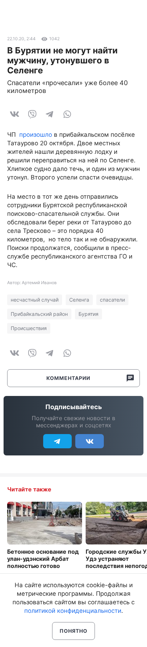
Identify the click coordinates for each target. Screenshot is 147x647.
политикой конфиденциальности (72, 610)
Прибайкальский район (39, 314)
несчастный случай (35, 300)
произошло (35, 134)
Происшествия (29, 328)
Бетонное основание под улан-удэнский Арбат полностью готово (43, 558)
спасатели (112, 300)
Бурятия (88, 314)
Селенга (79, 300)
